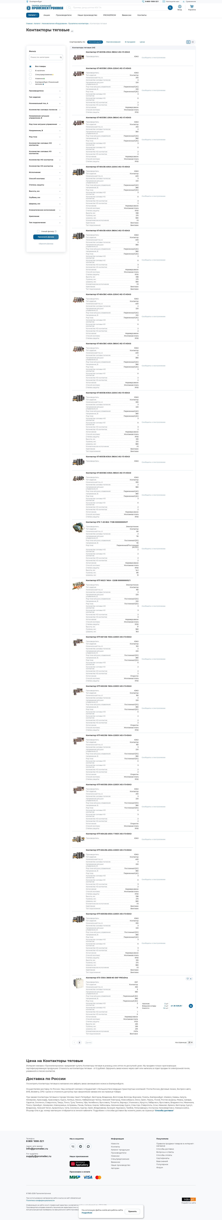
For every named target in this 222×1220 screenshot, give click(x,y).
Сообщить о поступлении (153, 58)
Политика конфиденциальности (40, 1200)
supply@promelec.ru (38, 1156)
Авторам (115, 1168)
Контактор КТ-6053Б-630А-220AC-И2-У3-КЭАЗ (108, 393)
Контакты (115, 1147)
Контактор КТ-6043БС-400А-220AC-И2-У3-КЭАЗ (108, 294)
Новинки (115, 1156)
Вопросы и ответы (165, 1152)
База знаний (162, 1161)
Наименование (113, 42)
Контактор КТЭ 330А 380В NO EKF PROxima (107, 978)
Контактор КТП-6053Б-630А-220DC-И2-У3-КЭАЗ (108, 914)
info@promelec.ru (37, 1149)
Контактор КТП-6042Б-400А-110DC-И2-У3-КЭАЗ (108, 834)
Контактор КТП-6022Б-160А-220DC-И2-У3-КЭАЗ (108, 686)
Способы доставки (164, 1111)
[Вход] (179, 6)
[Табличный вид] (193, 42)
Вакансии (115, 1162)
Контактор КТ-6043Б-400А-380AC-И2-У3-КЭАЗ (108, 231)
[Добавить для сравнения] (190, 978)
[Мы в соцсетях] (73, 1146)
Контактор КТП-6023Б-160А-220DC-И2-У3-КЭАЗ (108, 735)
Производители (118, 1153)
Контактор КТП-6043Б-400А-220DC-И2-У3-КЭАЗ (108, 850)
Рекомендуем (95, 42)
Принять (132, 1211)
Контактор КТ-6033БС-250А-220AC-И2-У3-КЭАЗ (108, 68)
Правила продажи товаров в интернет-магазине (175, 1145)
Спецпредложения (120, 1159)
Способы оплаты (164, 1155)
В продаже (130, 42)
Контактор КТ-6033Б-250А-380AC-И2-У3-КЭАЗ (108, 52)
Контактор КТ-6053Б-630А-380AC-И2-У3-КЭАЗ (108, 457)
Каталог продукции (120, 1150)
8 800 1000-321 (35, 1141)
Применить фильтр (46, 237)
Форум (159, 1167)
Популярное (162, 1164)
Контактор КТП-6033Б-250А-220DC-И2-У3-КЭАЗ (108, 785)
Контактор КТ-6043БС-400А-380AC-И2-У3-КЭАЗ (108, 344)
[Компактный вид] (188, 42)
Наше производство (120, 1165)
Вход (180, 10)
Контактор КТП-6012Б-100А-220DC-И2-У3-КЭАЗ (108, 637)
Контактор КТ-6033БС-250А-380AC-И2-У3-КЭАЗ (108, 118)
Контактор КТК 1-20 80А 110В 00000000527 (107, 522)
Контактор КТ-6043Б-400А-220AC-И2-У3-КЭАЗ (108, 167)
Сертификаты (162, 1158)
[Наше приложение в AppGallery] (89, 1164)
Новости (115, 1144)
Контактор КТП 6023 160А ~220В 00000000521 (108, 580)
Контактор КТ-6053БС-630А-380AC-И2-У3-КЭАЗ (108, 473)
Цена (142, 42)
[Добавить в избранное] (187, 978)
